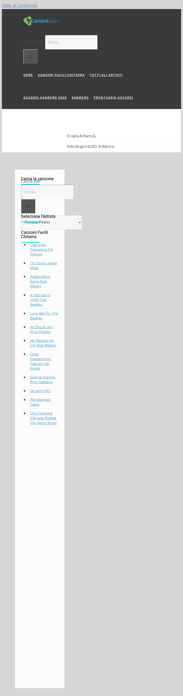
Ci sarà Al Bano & (81, 135)
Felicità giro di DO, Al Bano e (90, 146)
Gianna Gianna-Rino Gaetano (43, 379)
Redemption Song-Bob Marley (40, 281)
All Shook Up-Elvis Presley (41, 329)
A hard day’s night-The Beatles (40, 300)
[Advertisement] (40, 559)
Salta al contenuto (19, 5)
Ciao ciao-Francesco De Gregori (41, 249)
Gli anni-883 (40, 391)
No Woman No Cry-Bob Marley (43, 343)
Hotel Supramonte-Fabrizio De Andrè (41, 361)
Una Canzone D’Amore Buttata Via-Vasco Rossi (43, 418)
